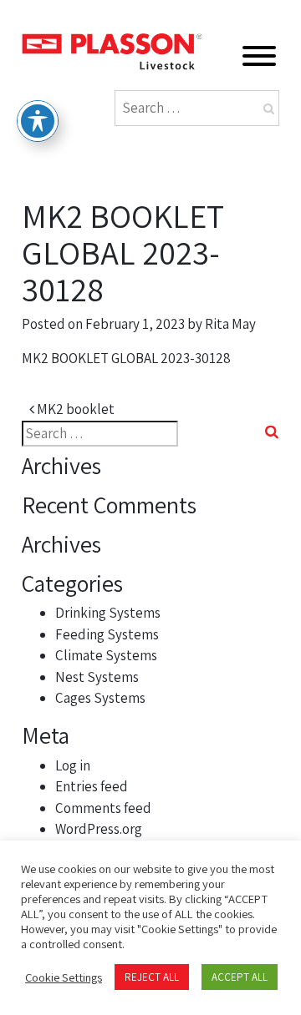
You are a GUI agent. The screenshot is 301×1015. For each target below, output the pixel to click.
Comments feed (103, 808)
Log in (72, 765)
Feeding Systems (107, 634)
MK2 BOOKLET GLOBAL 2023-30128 (126, 358)
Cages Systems (100, 698)
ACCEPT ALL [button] (240, 977)
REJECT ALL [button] (152, 977)
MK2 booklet (74, 409)
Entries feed (91, 786)
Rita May (230, 324)
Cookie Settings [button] (63, 977)
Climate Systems (106, 655)
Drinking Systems (108, 612)
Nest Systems (97, 677)
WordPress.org (98, 829)
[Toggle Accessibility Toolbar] (38, 121)
